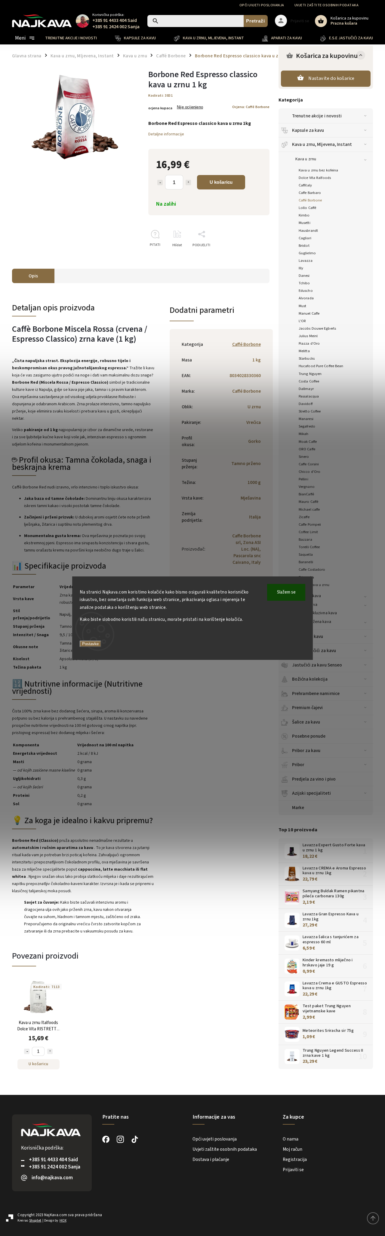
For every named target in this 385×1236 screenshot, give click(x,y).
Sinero (304, 456)
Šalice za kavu (306, 722)
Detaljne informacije (166, 134)
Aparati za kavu (307, 636)
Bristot (304, 245)
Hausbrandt (308, 230)
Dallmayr (306, 388)
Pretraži (255, 20)
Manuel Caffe (309, 313)
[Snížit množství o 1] (160, 182)
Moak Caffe (308, 441)
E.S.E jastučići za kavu (314, 650)
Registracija (295, 1159)
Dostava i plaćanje (210, 1159)
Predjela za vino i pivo (314, 779)
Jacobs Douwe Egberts (317, 328)
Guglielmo (307, 253)
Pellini (303, 479)
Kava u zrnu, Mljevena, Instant (322, 144)
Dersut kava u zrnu (314, 585)
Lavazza (306, 260)
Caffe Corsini (309, 464)
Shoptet (35, 1220)
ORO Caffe (307, 449)
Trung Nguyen (310, 373)
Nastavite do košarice (331, 78)
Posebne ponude (308, 736)
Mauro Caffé (308, 501)
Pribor (298, 764)
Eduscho (306, 290)
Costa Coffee (309, 381)
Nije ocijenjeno (190, 107)
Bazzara (305, 539)
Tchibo (304, 283)
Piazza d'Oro (309, 343)
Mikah (304, 434)
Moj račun (292, 1149)
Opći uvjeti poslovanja (261, 5)
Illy (301, 268)
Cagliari (305, 238)
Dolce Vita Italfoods (315, 177)
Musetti (304, 222)
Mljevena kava (308, 596)
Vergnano (307, 486)
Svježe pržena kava (313, 622)
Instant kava (306, 605)
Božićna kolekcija (310, 679)
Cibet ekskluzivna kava (316, 613)
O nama (290, 1139)
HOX (63, 1220)
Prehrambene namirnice (316, 693)
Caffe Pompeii (310, 524)
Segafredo (307, 426)
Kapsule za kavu (308, 130)
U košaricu (221, 182)
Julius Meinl (308, 336)
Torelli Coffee (309, 547)
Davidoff (306, 403)
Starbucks (307, 358)
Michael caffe (309, 509)
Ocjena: (251, 107)
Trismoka (306, 577)
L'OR (302, 321)
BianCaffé (306, 494)
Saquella (306, 554)
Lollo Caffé (307, 207)
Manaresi (306, 419)
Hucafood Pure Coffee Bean (321, 366)
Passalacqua (309, 396)
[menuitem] (75, 38)
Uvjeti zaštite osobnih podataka (326, 5)
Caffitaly (305, 185)
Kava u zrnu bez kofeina (318, 170)
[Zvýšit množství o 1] (188, 182)
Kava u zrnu (305, 159)
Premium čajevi (307, 707)
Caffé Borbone (310, 200)
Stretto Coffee (310, 411)
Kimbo (304, 215)
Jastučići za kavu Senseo (317, 665)
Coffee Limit (308, 532)
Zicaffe (304, 517)
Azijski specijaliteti (311, 793)
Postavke (90, 644)
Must (302, 306)
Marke (298, 807)
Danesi (304, 275)
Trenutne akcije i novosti (317, 116)
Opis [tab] (33, 276)
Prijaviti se (293, 1169)
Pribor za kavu (306, 750)
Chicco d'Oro (309, 471)
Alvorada (306, 298)
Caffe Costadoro (312, 569)
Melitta (304, 351)
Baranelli (306, 562)
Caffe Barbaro (310, 192)
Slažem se (286, 592)
